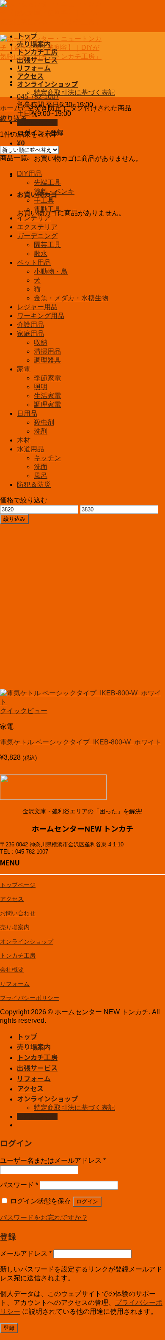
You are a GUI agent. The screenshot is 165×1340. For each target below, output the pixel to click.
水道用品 (30, 449)
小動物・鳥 (51, 271)
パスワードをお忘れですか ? (43, 1217)
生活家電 (47, 395)
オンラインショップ (47, 84)
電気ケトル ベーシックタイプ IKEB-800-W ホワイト (80, 742)
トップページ (18, 884)
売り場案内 (34, 43)
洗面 (40, 466)
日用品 (27, 413)
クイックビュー (23, 710)
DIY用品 (29, 173)
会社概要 (12, 969)
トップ (27, 35)
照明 (40, 386)
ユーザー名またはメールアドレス (53, 1160)
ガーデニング (37, 235)
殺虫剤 (44, 422)
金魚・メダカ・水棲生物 (71, 298)
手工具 (44, 200)
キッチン (47, 457)
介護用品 (30, 324)
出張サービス (37, 60)
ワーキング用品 (40, 315)
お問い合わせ (18, 913)
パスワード (19, 1185)
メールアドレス (26, 1253)
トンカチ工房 (37, 52)
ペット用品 (34, 262)
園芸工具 (47, 244)
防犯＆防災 (34, 484)
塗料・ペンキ (54, 191)
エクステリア (37, 227)
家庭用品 (30, 333)
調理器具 (47, 360)
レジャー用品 (37, 306)
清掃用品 (47, 351)
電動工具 (47, 209)
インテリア (34, 218)
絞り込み (14, 519)
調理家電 (47, 404)
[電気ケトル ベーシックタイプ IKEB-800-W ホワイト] (82, 702)
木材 (23, 440)
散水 (40, 253)
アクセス (30, 76)
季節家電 (47, 378)
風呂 (40, 475)
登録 (8, 1328)
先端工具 (47, 182)
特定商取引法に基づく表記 (74, 92)
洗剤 (40, 431)
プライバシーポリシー (29, 997)
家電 (23, 369)
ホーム (10, 108)
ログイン (87, 1201)
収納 (40, 342)
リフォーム (34, 68)
